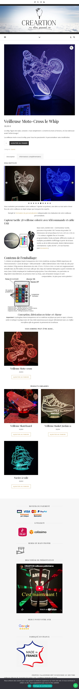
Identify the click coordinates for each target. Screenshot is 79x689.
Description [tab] (10, 157)
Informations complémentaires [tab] (30, 157)
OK (30, 686)
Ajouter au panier (19, 143)
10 (50, 203)
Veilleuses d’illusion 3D (11, 678)
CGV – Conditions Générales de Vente (45, 678)
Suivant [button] (72, 182)
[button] (71, 48)
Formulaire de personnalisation (26, 213)
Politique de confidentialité (42, 686)
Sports (13, 149)
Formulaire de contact (26, 678)
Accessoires (44, 248)
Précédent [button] (6, 182)
